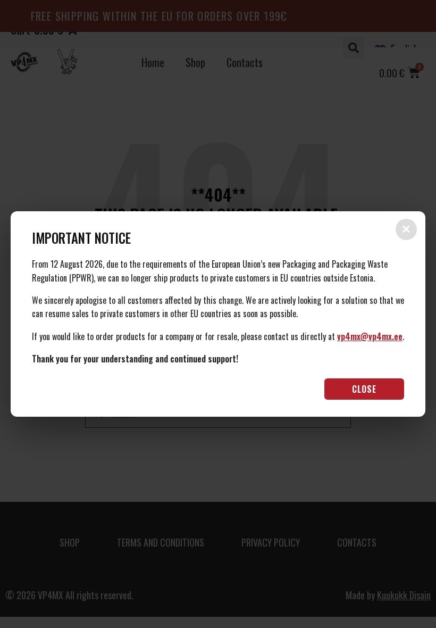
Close (364, 389)
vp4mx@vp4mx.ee (370, 336)
